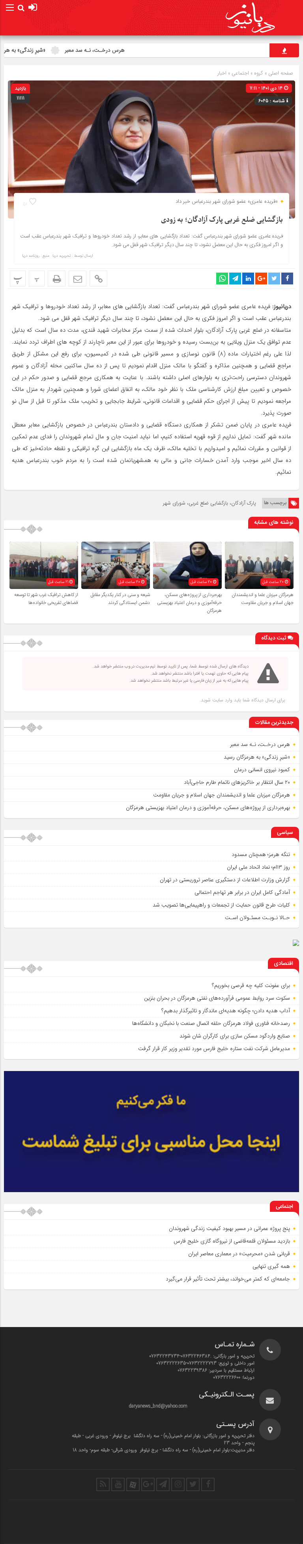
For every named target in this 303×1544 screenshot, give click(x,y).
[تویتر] (193, 1484)
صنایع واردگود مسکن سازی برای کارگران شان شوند (235, 1036)
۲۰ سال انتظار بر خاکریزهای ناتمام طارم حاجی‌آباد (237, 782)
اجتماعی (240, 73)
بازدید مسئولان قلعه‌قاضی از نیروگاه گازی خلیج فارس (232, 1241)
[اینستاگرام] (178, 1484)
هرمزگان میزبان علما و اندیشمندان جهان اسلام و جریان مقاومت (263, 599)
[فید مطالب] (103, 1484)
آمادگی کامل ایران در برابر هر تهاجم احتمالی (242, 892)
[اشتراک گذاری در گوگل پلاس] (261, 278)
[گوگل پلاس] (148, 1484)
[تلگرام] (163, 1484)
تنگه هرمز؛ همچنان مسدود (261, 854)
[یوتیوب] (118, 1484)
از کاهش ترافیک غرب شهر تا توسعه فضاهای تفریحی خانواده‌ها (46, 599)
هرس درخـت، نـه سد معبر (122, 50)
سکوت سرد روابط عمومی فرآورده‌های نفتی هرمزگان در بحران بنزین (217, 998)
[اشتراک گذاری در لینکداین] (248, 278)
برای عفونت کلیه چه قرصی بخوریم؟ (251, 985)
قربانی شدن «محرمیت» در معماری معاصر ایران (239, 1253)
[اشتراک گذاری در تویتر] (274, 278)
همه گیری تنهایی (271, 1266)
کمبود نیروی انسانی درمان (262, 769)
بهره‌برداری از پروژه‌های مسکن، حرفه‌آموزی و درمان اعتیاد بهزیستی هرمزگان (189, 603)
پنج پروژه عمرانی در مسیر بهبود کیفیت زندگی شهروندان (229, 1228)
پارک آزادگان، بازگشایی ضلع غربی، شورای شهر (209, 503)
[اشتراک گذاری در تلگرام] (235, 278)
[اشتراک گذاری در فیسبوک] (287, 278)
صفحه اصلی (280, 73)
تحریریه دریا (61, 256)
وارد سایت (221, 700)
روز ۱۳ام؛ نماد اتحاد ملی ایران (258, 867)
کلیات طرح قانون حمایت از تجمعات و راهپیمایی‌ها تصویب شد (221, 905)
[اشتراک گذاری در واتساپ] (222, 278)
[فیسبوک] (208, 1484)
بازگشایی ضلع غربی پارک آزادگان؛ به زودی (222, 220)
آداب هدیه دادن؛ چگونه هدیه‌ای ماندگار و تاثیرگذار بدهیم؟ (225, 1010)
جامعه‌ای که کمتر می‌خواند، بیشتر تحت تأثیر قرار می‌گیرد (228, 1279)
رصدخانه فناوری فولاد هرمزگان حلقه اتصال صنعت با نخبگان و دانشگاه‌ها (211, 1023)
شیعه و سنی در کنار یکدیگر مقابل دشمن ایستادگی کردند (120, 599)
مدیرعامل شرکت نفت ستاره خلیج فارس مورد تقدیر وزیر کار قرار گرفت (214, 1048)
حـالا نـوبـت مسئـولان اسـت (257, 917)
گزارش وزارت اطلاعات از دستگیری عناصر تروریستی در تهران (225, 879)
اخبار (221, 73)
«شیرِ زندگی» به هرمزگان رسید (39, 50)
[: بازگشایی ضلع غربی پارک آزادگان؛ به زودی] (77, 278)
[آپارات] (133, 1484)
